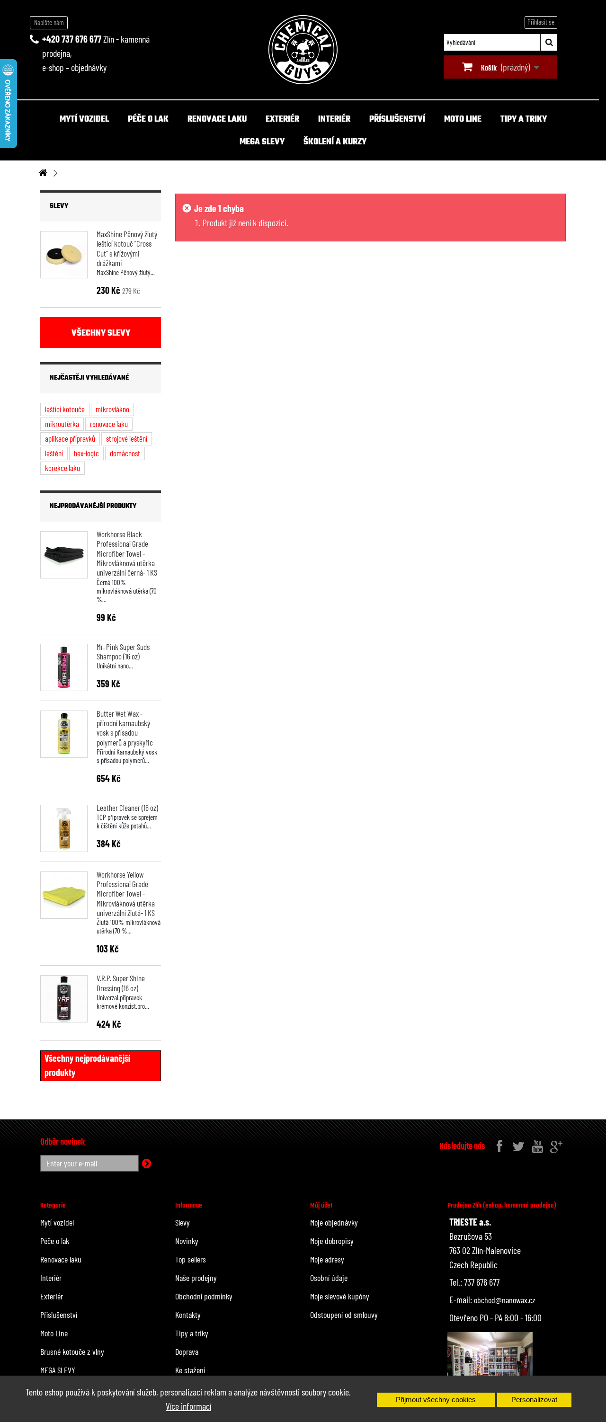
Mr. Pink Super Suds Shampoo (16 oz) (123, 651)
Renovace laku (217, 119)
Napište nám (49, 22)
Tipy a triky (523, 119)
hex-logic (86, 453)
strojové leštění (126, 438)
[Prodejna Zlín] (490, 1363)
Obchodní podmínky (203, 1296)
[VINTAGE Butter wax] (64, 734)
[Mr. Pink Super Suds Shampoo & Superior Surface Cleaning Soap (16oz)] (64, 667)
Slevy (59, 206)
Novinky (186, 1240)
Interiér (334, 119)
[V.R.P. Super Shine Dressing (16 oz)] (64, 998)
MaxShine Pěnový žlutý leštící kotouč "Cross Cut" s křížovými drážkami (127, 248)
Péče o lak (148, 119)
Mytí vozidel (84, 119)
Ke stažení (190, 1370)
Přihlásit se (540, 22)
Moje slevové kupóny (339, 1296)
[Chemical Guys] (303, 49)
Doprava (186, 1351)
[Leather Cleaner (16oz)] (64, 828)
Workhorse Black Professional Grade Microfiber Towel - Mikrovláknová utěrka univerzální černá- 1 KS (127, 553)
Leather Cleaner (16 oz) (127, 807)
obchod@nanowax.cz (504, 1300)
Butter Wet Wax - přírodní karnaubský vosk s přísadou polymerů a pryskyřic (125, 728)
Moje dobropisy (332, 1240)
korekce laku (62, 467)
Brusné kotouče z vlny (72, 1351)
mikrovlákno (112, 409)
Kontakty (188, 1314)
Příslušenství (397, 119)
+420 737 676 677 (71, 38)
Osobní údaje (329, 1277)
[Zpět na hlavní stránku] (43, 173)
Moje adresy (327, 1259)
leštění (54, 453)
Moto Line (462, 119)
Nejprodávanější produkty (93, 506)
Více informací (188, 1406)
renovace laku (109, 423)
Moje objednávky (334, 1222)
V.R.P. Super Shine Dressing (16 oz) (121, 982)
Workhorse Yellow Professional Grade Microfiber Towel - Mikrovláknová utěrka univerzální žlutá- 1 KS (126, 893)
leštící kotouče (65, 409)
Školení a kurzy (334, 142)
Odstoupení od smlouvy (344, 1314)
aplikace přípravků (70, 438)
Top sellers (190, 1259)
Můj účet (321, 1205)
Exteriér (282, 119)
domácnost (125, 453)
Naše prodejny (196, 1277)
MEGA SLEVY (262, 142)
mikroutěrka (62, 423)
